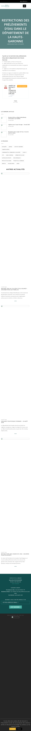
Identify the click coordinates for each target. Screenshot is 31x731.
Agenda (10, 146)
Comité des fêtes (5, 149)
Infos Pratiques (16, 157)
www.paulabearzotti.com (12, 615)
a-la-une (15, 102)
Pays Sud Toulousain (6, 160)
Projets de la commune (18, 160)
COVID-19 (24, 152)
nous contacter (15, 583)
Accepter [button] (12, 729)
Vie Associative (11, 163)
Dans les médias (9, 155)
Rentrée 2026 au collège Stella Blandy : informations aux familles (17, 118)
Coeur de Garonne (18, 146)
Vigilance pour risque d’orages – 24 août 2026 (19, 124)
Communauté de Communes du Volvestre (11, 152)
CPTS (3, 155)
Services (4, 163)
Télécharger (22, 86)
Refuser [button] (19, 729)
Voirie (18, 163)
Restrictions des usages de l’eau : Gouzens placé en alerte (18, 132)
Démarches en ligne (19, 155)
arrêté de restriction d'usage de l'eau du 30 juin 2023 (12, 89)
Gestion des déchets (6, 157)
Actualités (21, 44)
